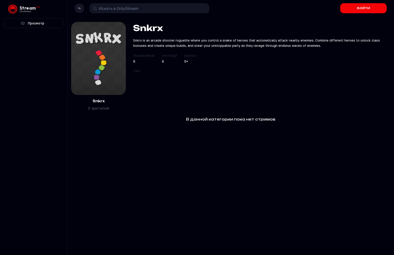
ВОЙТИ (363, 8)
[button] (79, 8)
